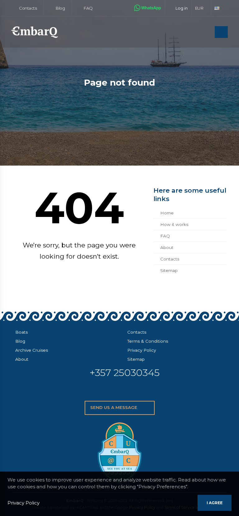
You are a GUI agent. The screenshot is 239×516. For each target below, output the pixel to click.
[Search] (208, 32)
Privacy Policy (141, 350)
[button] (201, 8)
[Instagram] (127, 390)
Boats (21, 332)
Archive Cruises (31, 350)
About (166, 247)
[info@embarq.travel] (94, 390)
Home (167, 212)
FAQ (87, 8)
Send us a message (114, 407)
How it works (174, 224)
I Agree (215, 502)
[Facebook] (111, 390)
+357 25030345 (125, 372)
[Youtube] (144, 390)
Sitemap (169, 270)
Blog (59, 8)
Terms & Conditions (147, 341)
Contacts (27, 8)
